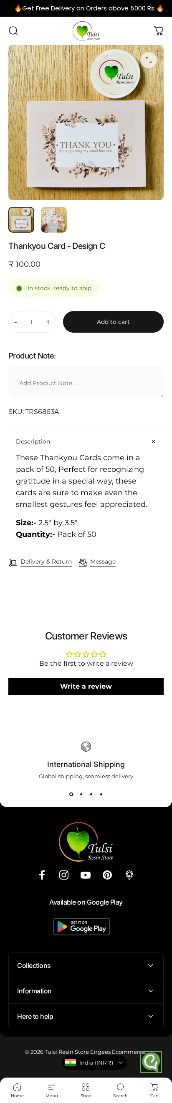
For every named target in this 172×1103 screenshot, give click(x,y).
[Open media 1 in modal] (148, 60)
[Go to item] (21, 220)
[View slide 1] (71, 795)
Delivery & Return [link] (46, 561)
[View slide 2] (81, 795)
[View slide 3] (91, 795)
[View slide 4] (101, 795)
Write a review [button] (86, 686)
